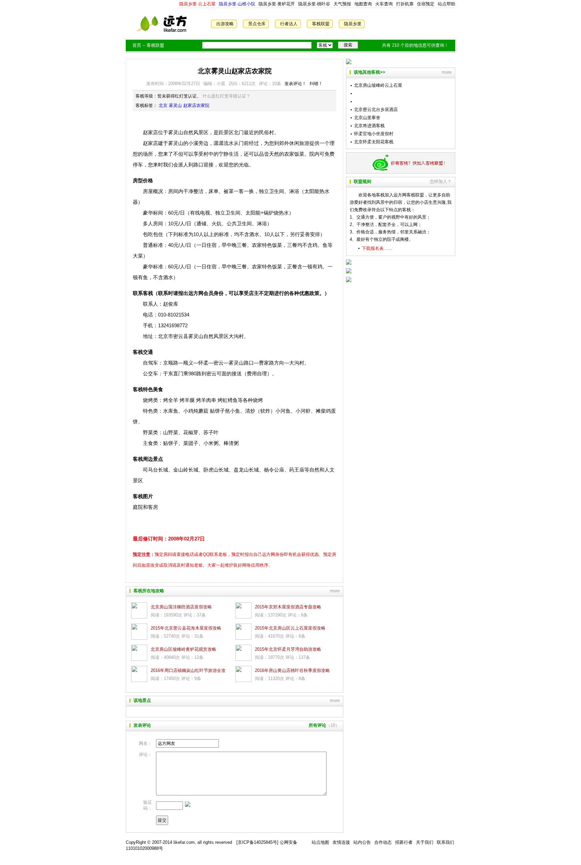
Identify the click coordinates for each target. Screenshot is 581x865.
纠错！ (316, 83)
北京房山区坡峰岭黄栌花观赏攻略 (183, 649)
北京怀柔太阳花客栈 (373, 141)
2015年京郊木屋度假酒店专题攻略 (288, 606)
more (335, 590)
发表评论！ (295, 83)
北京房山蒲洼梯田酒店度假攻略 (181, 606)
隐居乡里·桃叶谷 (313, 3)
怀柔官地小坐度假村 (373, 133)
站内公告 (362, 842)
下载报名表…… (377, 248)
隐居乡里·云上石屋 (197, 3)
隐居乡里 (352, 23)
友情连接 (341, 842)
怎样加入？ (441, 181)
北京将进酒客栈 (369, 125)
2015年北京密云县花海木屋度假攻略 (186, 628)
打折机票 (405, 3)
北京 (163, 105)
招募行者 (404, 842)
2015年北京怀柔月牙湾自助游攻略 (288, 649)
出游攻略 (225, 23)
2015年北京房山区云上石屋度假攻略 (290, 628)
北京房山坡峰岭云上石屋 (378, 85)
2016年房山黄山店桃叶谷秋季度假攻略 (292, 670)
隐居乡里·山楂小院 (236, 3)
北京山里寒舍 (367, 117)
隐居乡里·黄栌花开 (276, 3)
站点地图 (320, 842)
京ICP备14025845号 (257, 842)
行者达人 (289, 23)
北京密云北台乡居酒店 (376, 109)
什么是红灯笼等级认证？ (226, 96)
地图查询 (363, 3)
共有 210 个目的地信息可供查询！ (415, 45)
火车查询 (384, 3)
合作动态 (383, 842)
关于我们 (424, 842)
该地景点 (142, 700)
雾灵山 (175, 105)
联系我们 (445, 842)
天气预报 (342, 3)
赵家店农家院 (196, 105)
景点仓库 (257, 23)
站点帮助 (446, 3)
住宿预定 (425, 3)
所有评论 (317, 725)
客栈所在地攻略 (148, 590)
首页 (136, 45)
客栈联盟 (321, 23)
